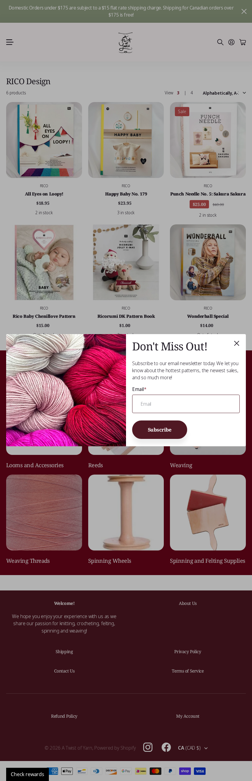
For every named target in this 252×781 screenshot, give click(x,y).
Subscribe (160, 429)
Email (139, 389)
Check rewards (27, 774)
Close (236, 343)
